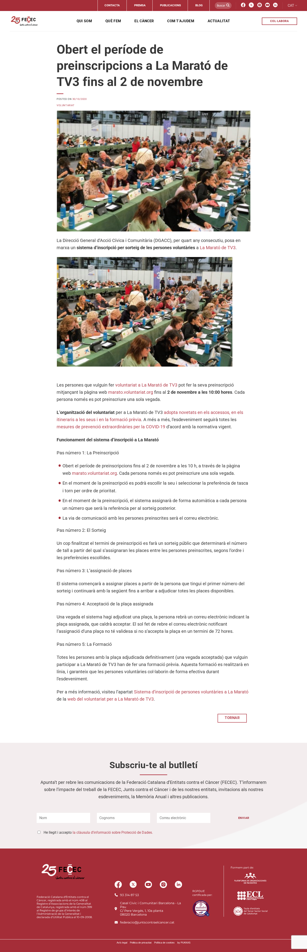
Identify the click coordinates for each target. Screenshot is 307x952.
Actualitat (219, 21)
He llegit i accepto (98, 832)
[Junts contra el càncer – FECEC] (24, 21)
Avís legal (122, 942)
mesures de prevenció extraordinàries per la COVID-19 (111, 426)
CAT (291, 5)
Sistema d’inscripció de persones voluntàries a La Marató (191, 692)
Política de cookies (164, 942)
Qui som (84, 21)
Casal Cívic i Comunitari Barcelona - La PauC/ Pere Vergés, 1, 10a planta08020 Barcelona (150, 909)
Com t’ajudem (180, 21)
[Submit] (228, 5)
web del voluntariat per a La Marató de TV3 (110, 699)
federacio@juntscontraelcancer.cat (147, 922)
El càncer (144, 21)
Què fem (113, 21)
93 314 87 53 (129, 895)
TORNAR (232, 718)
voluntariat (65, 105)
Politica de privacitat (140, 942)
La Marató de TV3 (218, 247)
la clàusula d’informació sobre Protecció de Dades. (113, 832)
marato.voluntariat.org (130, 392)
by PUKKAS (183, 942)
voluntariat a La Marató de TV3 (146, 385)
